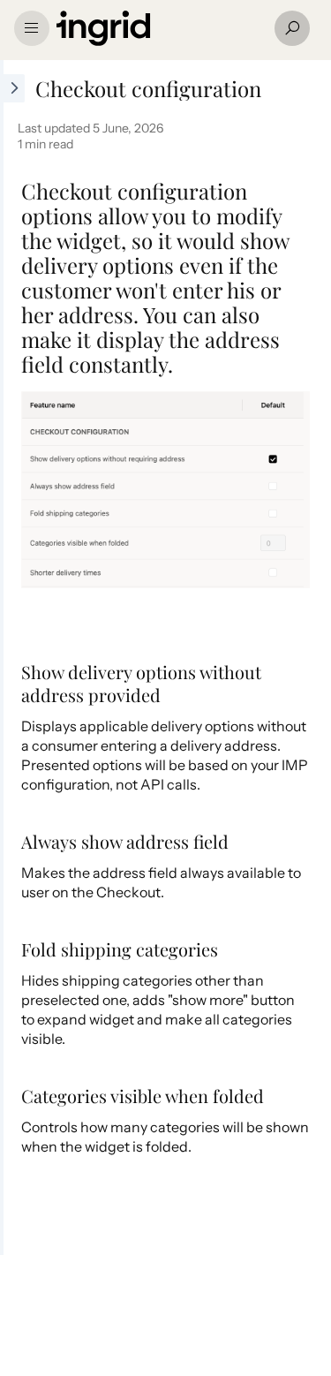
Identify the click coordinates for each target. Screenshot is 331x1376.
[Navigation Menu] (31, 28)
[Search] (292, 28)
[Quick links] (158, 28)
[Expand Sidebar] (12, 657)
